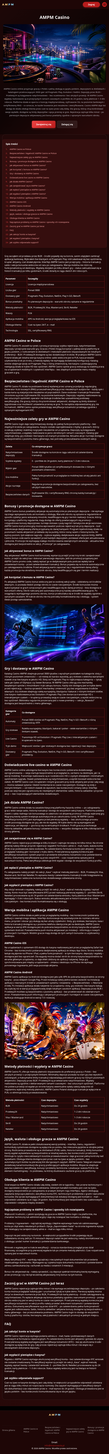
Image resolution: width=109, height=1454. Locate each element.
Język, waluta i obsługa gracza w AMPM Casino (31, 214)
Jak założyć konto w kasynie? (23, 234)
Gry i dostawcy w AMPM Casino (24, 173)
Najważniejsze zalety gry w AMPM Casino (29, 157)
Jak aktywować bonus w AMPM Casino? (28, 165)
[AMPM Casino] (7, 5)
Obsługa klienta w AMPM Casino (25, 218)
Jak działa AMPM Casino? (21, 181)
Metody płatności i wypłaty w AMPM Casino (30, 210)
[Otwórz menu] (104, 4)
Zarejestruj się (43, 124)
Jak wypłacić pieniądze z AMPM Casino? (28, 193)
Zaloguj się (67, 124)
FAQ (12, 230)
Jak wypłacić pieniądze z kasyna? (24, 238)
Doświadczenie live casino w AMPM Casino (29, 177)
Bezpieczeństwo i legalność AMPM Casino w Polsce (33, 153)
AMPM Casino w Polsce (20, 149)
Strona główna (8, 1430)
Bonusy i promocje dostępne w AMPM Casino (31, 161)
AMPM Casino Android (20, 206)
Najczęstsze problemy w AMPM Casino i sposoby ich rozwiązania (39, 222)
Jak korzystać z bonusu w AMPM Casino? (28, 169)
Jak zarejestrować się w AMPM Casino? (27, 185)
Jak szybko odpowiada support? (24, 242)
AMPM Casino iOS (18, 202)
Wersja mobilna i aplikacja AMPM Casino (28, 197)
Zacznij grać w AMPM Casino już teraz (27, 226)
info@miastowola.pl (54, 1445)
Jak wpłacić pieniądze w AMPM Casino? (27, 189)
